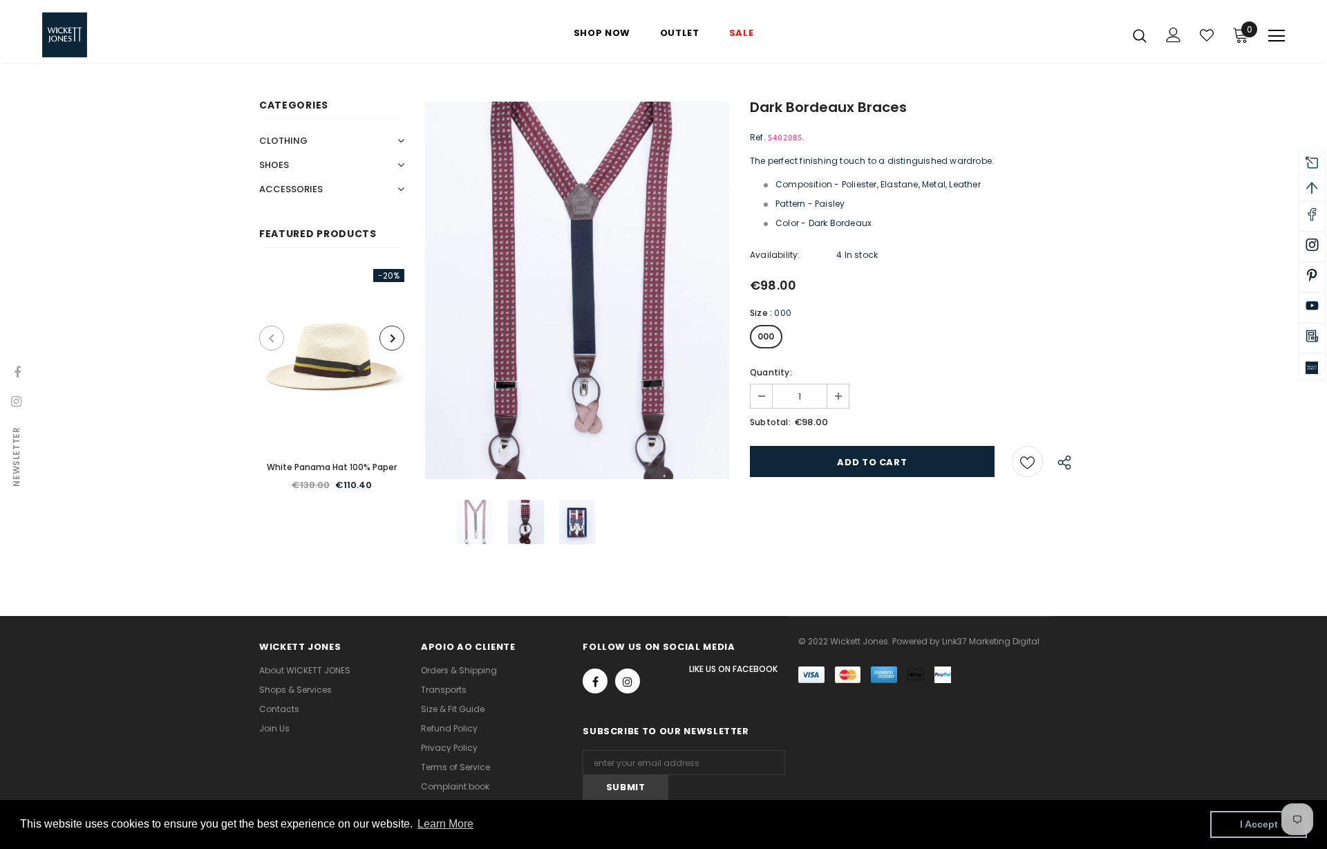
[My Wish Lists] (1207, 35)
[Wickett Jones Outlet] (1312, 367)
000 (766, 336)
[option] (332, 388)
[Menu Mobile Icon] (1276, 36)
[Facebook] (595, 681)
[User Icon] (1173, 35)
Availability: (775, 255)
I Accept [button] (1259, 824)
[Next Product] (391, 338)
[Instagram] (627, 681)
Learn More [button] (445, 824)
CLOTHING (283, 140)
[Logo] (123, 34)
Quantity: (771, 372)
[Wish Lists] (1027, 461)
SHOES (274, 164)
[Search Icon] (1140, 35)
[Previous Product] (271, 338)
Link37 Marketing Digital (990, 641)
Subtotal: (770, 422)
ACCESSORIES (291, 189)
